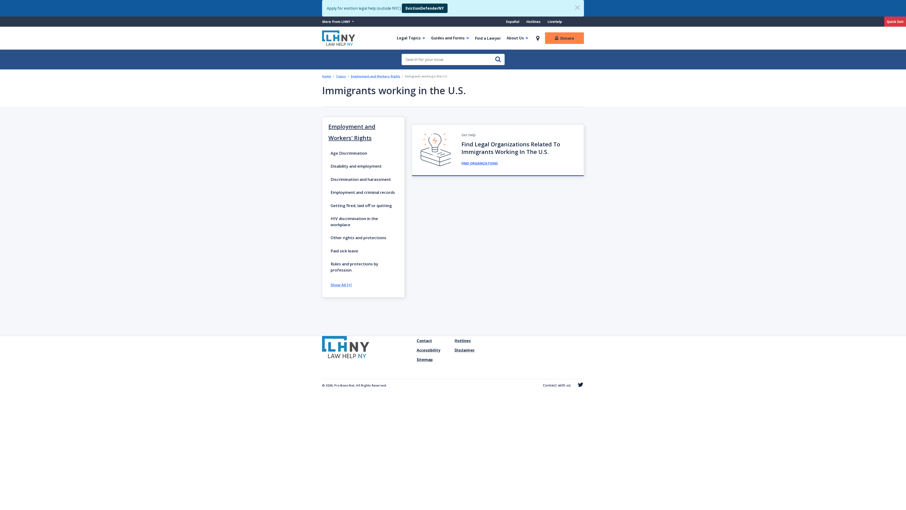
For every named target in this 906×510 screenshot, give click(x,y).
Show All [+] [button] (341, 285)
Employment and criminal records (363, 192)
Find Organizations (479, 163)
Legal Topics (409, 38)
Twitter (579, 385)
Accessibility (428, 350)
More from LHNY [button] (336, 21)
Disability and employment (356, 166)
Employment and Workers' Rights (375, 76)
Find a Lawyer (488, 38)
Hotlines (533, 21)
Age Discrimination (349, 153)
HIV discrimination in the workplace (354, 221)
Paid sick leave (344, 251)
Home (326, 76)
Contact (424, 340)
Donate (567, 38)
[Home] (338, 38)
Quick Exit (895, 21)
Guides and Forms (448, 38)
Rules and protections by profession (354, 267)
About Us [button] (515, 38)
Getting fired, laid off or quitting (361, 205)
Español (512, 21)
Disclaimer (465, 350)
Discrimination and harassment (361, 179)
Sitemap (425, 359)
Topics (341, 76)
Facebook (573, 386)
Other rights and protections (358, 237)
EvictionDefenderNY (425, 8)
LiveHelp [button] (555, 21)
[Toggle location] (538, 38)
